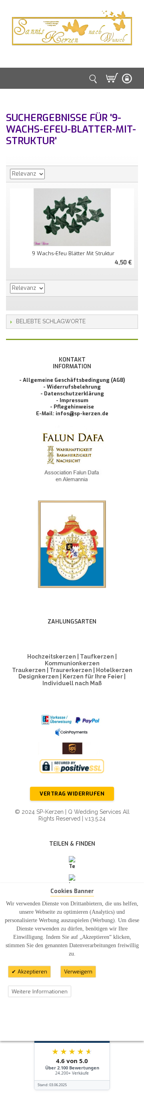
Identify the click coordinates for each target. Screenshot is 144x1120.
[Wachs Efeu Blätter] (72, 217)
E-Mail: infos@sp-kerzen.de (72, 413)
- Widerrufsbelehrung (72, 386)
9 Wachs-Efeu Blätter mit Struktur (73, 253)
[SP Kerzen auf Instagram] (72, 881)
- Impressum (72, 400)
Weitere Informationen (40, 991)
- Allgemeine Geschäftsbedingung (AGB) (72, 380)
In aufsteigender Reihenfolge (52, 174)
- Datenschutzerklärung (72, 393)
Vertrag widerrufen (72, 793)
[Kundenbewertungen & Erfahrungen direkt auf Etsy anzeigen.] (72, 1042)
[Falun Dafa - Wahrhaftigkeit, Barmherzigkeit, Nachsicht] (72, 459)
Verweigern (78, 971)
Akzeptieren (31, 971)
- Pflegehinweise (72, 406)
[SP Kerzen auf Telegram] (72, 863)
